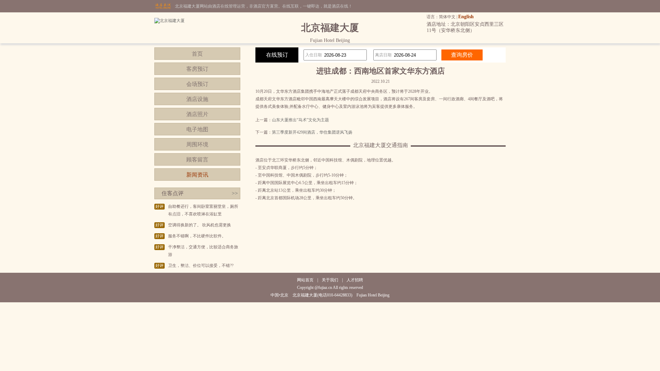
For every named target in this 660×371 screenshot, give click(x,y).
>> (235, 193)
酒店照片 (197, 114)
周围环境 (197, 144)
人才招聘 (354, 280)
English (466, 16)
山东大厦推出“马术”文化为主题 (300, 119)
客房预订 (197, 69)
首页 (197, 54)
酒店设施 (197, 99)
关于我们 (330, 280)
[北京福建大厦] (169, 20)
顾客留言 (197, 159)
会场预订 (197, 84)
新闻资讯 (197, 175)
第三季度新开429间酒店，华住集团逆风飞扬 (312, 132)
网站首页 (305, 280)
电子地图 (197, 129)
